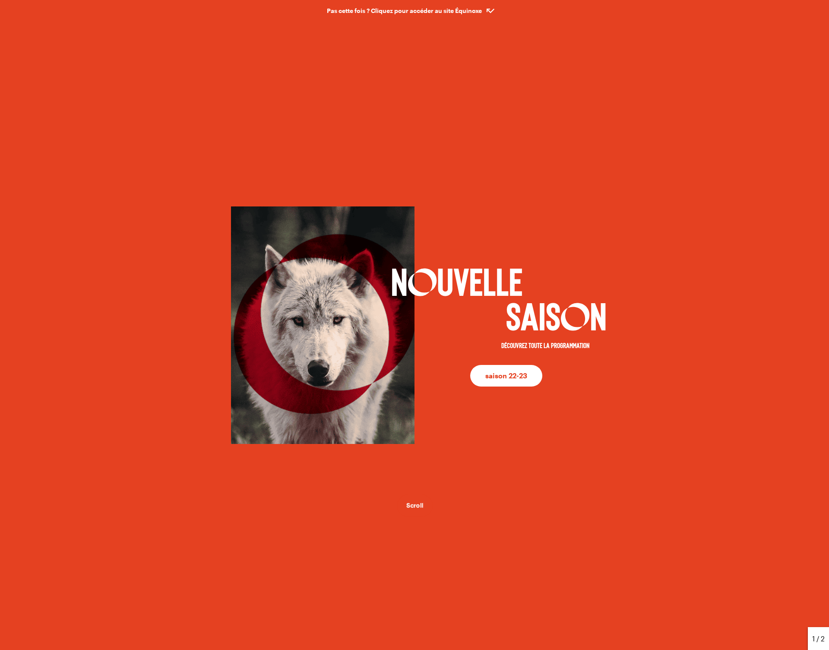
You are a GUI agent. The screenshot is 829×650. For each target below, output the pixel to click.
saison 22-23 (506, 375)
